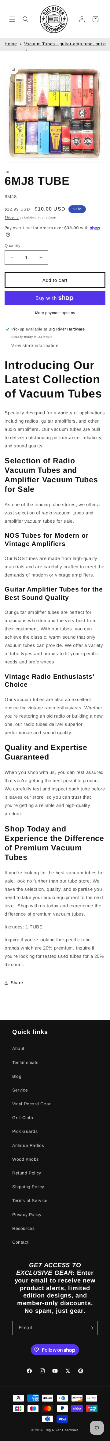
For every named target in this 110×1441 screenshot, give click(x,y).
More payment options (55, 313)
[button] (12, 19)
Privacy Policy (26, 1214)
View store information (34, 345)
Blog (16, 1076)
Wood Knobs (25, 1159)
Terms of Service (30, 1200)
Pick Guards (25, 1131)
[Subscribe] (90, 1328)
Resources (23, 1228)
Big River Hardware (62, 1430)
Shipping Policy (28, 1186)
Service (20, 1090)
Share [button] (17, 982)
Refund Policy (26, 1172)
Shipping (12, 217)
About (18, 1048)
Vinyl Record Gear (31, 1103)
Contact (20, 1242)
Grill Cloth (22, 1117)
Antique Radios (28, 1145)
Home (11, 43)
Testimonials (25, 1062)
